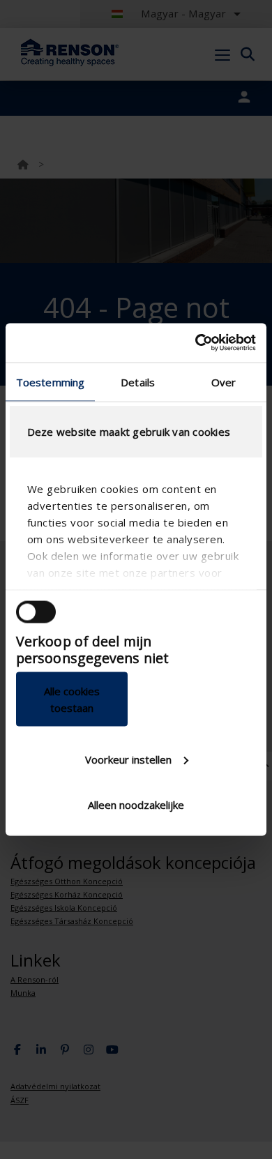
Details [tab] (138, 381)
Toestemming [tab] (50, 381)
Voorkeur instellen (128, 759)
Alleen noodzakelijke (136, 805)
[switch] (36, 611)
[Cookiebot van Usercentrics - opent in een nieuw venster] (195, 343)
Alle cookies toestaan (72, 699)
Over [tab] (223, 381)
